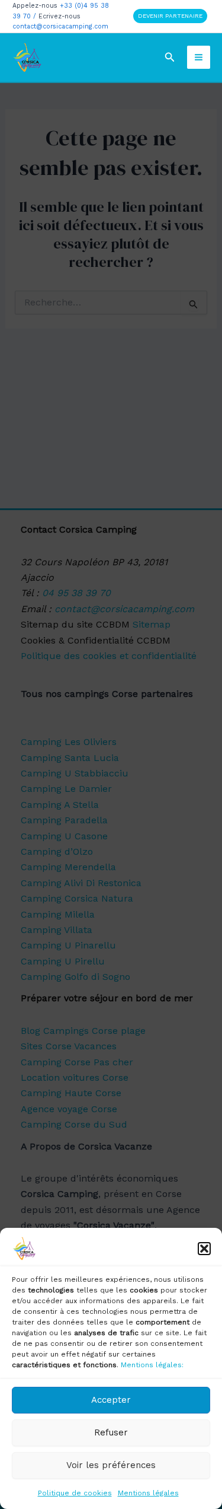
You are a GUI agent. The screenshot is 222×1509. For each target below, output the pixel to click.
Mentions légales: (152, 1365)
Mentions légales (148, 1493)
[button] (204, 1249)
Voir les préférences (111, 1465)
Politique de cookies (75, 1493)
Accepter (111, 1400)
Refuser (111, 1432)
